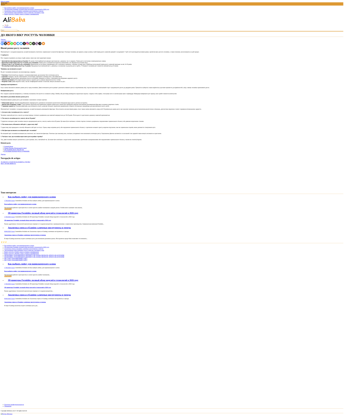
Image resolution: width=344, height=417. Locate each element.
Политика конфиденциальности (14, 404)
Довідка (3, 39)
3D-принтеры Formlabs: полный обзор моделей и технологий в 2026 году (26, 9)
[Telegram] (18, 43)
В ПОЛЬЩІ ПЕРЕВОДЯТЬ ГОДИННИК (16, 151)
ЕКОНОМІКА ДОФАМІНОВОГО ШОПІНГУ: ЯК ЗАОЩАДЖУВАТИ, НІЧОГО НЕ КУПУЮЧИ (34, 255)
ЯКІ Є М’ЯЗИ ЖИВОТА (8, 163)
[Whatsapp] (11, 43)
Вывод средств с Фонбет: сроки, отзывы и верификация (21, 253)
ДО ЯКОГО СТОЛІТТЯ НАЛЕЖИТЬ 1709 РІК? (15, 162)
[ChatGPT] (33, 43)
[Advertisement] (172, 177)
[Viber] (36, 43)
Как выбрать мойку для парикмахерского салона (19, 8)
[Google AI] (39, 43)
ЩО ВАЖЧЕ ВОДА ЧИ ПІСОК (14, 149)
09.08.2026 (7, 231)
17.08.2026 (7, 200)
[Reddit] (8, 43)
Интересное (8, 209)
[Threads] (24, 43)
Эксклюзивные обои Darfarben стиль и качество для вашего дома (24, 12)
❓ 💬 (6, 25)
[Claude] (14, 43)
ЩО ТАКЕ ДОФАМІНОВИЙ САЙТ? (15, 258)
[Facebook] (2, 43)
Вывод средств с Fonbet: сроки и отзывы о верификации (21, 14)
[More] (43, 43)
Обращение (7, 406)
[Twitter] (21, 43)
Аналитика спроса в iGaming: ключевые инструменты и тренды (23, 11)
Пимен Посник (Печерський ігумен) (15, 148)
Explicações (7, 27)
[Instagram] (27, 43)
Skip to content (5, 1)
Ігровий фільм (8, 146)
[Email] (30, 43)
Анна (9, 41)
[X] (5, 43)
